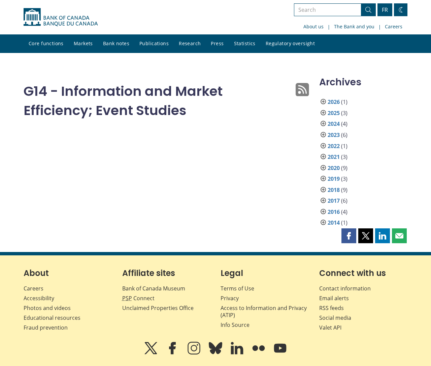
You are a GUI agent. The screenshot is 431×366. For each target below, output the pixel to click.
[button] (348, 235)
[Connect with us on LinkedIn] (237, 353)
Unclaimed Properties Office (158, 308)
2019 (334, 178)
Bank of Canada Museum (153, 288)
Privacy (230, 298)
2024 (334, 124)
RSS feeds (331, 308)
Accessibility (39, 298)
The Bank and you (354, 26)
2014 (334, 222)
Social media (335, 317)
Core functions (46, 43)
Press (217, 43)
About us (313, 26)
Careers (393, 26)
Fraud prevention (46, 327)
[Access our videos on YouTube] (280, 353)
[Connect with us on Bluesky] (216, 353)
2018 (334, 190)
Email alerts (334, 298)
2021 (334, 157)
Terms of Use (237, 288)
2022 (334, 146)
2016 (334, 212)
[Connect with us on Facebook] (173, 353)
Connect (138, 298)
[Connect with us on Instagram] (194, 353)
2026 (334, 102)
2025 (334, 113)
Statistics (245, 43)
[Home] (61, 17)
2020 (334, 168)
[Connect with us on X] (151, 353)
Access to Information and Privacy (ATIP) (264, 311)
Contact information (345, 288)
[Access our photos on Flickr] (259, 353)
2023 (334, 135)
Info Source (235, 325)
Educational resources (52, 317)
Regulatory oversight (290, 43)
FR (385, 9)
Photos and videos (47, 308)
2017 (334, 200)
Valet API (330, 327)
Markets (83, 43)
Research (190, 43)
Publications (154, 43)
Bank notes (116, 43)
